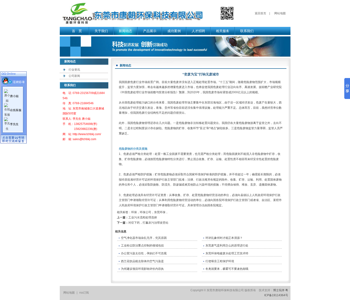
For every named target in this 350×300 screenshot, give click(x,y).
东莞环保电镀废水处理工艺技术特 (226, 253)
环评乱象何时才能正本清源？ (224, 238)
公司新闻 (74, 76)
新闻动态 (125, 31)
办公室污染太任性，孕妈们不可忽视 (144, 253)
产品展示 (149, 31)
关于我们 (101, 31)
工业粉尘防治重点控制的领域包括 (142, 245)
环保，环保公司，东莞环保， (149, 212)
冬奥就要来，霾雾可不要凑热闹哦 (226, 268)
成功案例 (174, 31)
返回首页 (260, 13)
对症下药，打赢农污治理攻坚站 (148, 222)
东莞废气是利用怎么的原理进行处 (226, 245)
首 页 (77, 31)
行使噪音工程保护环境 (219, 261)
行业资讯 (74, 69)
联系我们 (247, 31)
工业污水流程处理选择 (142, 217)
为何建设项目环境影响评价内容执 (142, 268)
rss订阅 (84, 292)
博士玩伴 (279, 290)
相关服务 (222, 31)
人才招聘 (198, 31)
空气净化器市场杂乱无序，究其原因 (144, 238)
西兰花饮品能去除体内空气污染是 (142, 261)
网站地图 (280, 13)
